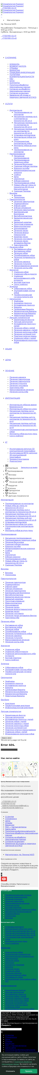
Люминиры (19, 197)
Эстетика (14, 286)
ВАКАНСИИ (15, 70)
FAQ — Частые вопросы (15, 827)
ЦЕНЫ (8, 360)
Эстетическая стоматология (17, 954)
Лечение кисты (12, 905)
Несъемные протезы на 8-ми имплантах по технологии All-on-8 (26, 131)
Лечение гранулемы (14, 901)
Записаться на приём (29, 468)
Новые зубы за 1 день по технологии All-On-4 (16, 507)
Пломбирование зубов (24, 255)
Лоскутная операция (23, 224)
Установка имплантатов (24, 135)
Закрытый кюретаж (23, 222)
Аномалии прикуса (23, 303)
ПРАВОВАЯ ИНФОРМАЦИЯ (22, 72)
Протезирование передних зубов (21, 161)
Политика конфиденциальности (20, 831)
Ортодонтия (15, 299)
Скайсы (17, 175)
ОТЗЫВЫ (14, 68)
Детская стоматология (20, 318)
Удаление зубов (21, 272)
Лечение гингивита (23, 239)
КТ (6, 442)
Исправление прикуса (24, 305)
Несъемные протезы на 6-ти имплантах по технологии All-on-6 (25, 125)
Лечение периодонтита (16, 897)
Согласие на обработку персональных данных (20, 90)
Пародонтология (17, 199)
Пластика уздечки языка (25, 336)
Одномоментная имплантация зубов (23, 142)
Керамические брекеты (25, 313)
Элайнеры (18, 301)
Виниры (13, 193)
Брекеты (18, 307)
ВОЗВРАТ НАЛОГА (18, 66)
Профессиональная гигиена (18, 895)
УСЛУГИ (9, 104)
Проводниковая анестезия (17, 706)
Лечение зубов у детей (24, 328)
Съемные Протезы (22, 191)
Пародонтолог (11, 959)
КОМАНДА (14, 64)
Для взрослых (5, 948)
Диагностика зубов (14, 952)
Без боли (5, 700)
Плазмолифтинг (21, 204)
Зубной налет (20, 206)
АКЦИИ (8, 349)
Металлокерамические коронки (20, 548)
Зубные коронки (21, 181)
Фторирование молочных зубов (19, 734)
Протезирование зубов (24, 183)
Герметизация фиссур (24, 320)
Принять (28, 1071)
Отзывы (8, 823)
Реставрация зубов (22, 249)
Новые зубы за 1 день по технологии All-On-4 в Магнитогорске (25, 187)
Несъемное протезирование (21, 157)
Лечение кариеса (22, 262)
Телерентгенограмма (19, 459)
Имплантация (16, 110)
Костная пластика (22, 282)
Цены (7, 821)
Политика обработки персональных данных (20, 86)
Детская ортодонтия (23, 322)
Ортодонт (9, 963)
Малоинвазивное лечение (26, 266)
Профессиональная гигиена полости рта (23, 296)
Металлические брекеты (25, 311)
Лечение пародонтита (24, 210)
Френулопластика (22, 226)
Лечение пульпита (22, 264)
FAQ (11, 79)
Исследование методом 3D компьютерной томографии (22, 450)
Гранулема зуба (21, 245)
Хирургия (14, 270)
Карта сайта (10, 829)
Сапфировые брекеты (24, 309)
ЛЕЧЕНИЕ (9, 371)
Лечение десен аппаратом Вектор (22, 242)
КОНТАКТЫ (15, 83)
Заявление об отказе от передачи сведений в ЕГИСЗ (23, 96)
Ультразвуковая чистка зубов (18, 670)
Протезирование (17, 154)
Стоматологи (11, 819)
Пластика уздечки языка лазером (20, 730)
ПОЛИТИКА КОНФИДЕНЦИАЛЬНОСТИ (22, 76)
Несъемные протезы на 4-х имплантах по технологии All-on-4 (25, 119)
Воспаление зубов (22, 251)
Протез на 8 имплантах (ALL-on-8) (20, 935)
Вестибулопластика (23, 216)
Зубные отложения (22, 208)
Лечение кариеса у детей (25, 330)
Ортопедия (19, 179)
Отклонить (10, 1071)
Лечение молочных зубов (25, 332)
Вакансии (9, 825)
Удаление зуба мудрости (25, 274)
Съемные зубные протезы (25, 166)
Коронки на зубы (21, 168)
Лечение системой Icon (25, 334)
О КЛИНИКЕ (10, 58)
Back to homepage (9, 750)
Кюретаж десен (21, 237)
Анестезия (10, 703)
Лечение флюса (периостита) (21, 234)
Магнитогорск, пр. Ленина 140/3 (19, 855)
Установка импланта (14, 927)
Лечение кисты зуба (23, 268)
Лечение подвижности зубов (18, 634)
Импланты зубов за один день (23, 434)
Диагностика (16, 461)
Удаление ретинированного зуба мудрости (24, 278)
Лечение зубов (16, 247)
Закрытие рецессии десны (17, 597)
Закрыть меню (6, 738)
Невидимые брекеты (23, 315)
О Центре (9, 817)
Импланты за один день (16, 941)
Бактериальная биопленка (21, 213)
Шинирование (20, 228)
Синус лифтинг (21, 284)
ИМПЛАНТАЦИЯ (12, 398)
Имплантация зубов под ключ (23, 409)
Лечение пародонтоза (24, 201)
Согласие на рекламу (19, 93)
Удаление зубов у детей (25, 338)
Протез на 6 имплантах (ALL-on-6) (20, 933)
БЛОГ (12, 81)
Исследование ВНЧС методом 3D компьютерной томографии (23, 455)
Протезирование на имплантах (23, 113)
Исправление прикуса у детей (19, 719)
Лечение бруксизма (23, 164)
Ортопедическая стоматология (19, 956)
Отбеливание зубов (23, 289)
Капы (16, 177)
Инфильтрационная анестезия (19, 708)
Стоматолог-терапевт (14, 965)
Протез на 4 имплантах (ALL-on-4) (20, 931)
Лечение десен (21, 231)
